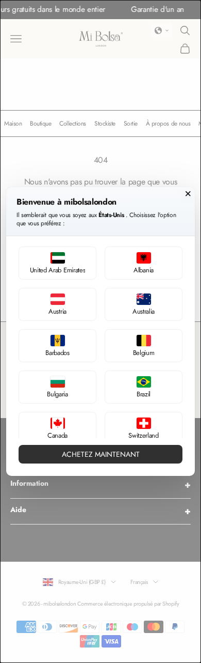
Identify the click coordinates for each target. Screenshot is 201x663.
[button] (57, 263)
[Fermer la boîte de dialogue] (188, 193)
